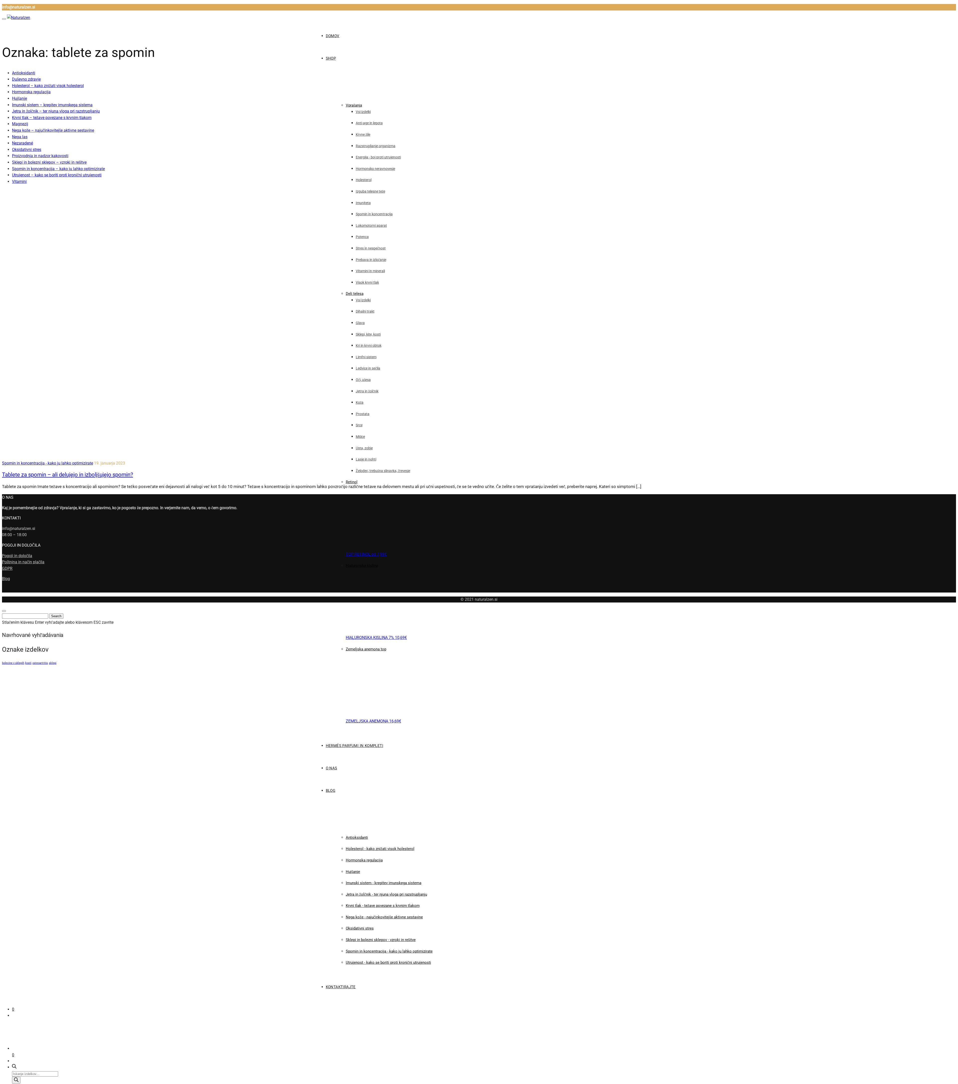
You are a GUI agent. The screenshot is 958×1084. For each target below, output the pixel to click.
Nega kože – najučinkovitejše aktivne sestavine (53, 130)
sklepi (52, 663)
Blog (6, 578)
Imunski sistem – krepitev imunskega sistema (52, 105)
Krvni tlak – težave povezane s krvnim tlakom (52, 117)
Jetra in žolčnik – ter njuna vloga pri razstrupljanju (56, 111)
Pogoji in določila (17, 555)
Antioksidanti (23, 73)
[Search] (16, 1080)
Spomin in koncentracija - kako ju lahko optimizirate (47, 463)
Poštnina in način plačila (23, 562)
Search (56, 616)
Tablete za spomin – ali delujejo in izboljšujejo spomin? (67, 475)
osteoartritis (40, 663)
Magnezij (20, 123)
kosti (28, 663)
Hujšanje (19, 98)
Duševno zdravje (26, 79)
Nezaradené (22, 143)
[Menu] (4, 19)
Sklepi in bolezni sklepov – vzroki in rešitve (49, 162)
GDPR (7, 568)
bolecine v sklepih (13, 663)
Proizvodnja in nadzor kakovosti (40, 155)
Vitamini (19, 181)
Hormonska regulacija (31, 92)
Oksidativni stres (26, 149)
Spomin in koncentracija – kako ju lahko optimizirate (58, 168)
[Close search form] (4, 611)
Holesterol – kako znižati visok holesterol (48, 85)
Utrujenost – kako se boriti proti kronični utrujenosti (57, 175)
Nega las (19, 136)
